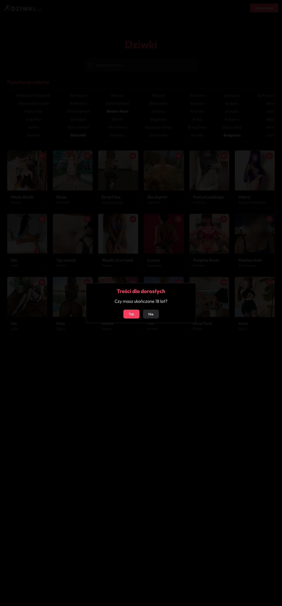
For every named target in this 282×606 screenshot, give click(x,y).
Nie (151, 314)
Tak (131, 314)
